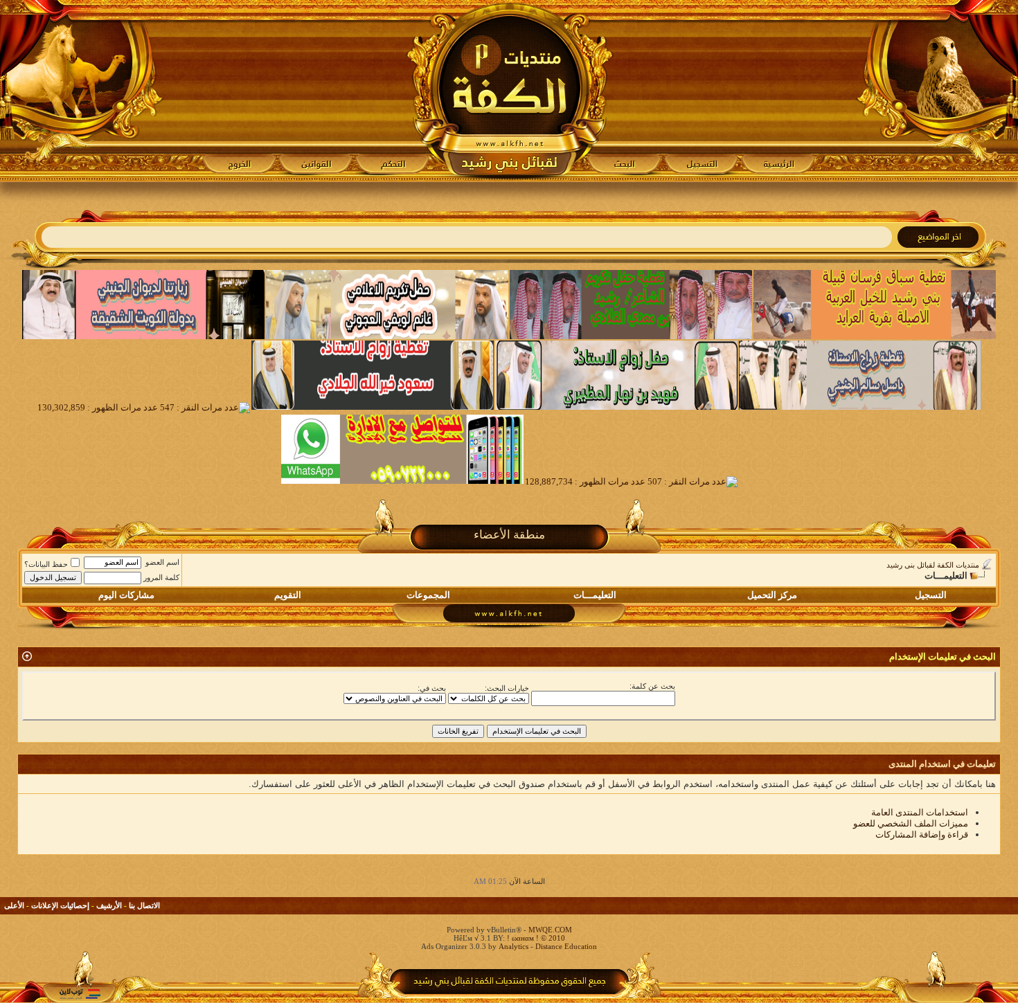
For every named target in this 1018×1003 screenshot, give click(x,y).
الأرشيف (109, 905)
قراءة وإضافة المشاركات (921, 834)
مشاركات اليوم (126, 595)
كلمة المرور (161, 577)
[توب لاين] (79, 993)
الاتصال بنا (144, 905)
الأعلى (14, 905)
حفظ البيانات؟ (46, 564)
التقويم (287, 595)
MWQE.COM (550, 929)
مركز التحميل (772, 595)
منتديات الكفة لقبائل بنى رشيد (932, 565)
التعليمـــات (594, 595)
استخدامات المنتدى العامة (919, 812)
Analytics (513, 946)
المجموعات (428, 595)
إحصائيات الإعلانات (60, 905)
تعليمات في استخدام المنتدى (942, 764)
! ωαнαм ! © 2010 (535, 938)
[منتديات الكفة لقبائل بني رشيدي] (509, 90)
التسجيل (931, 595)
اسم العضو (162, 562)
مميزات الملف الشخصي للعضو (910, 823)
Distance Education (566, 946)
